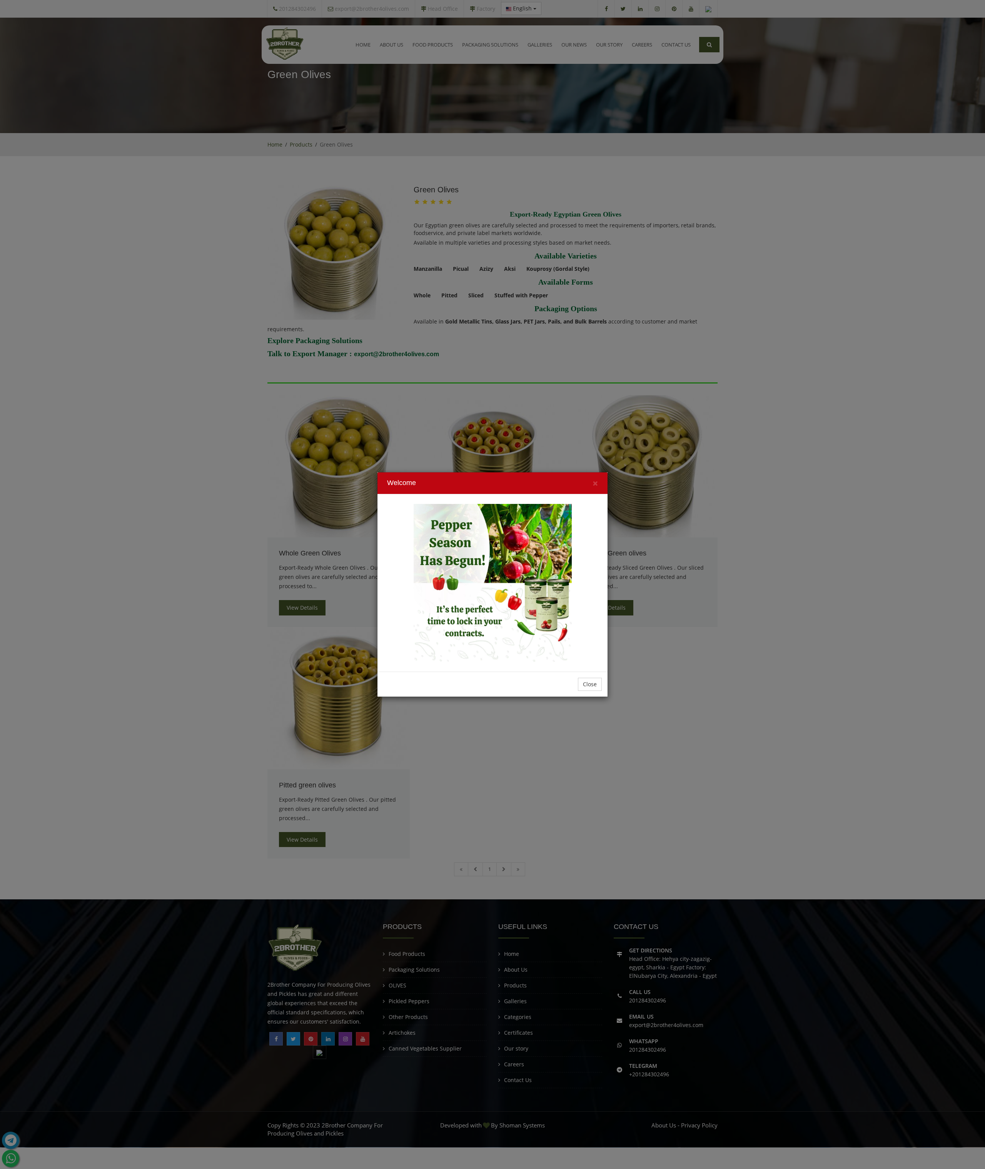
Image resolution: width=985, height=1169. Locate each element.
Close (590, 684)
